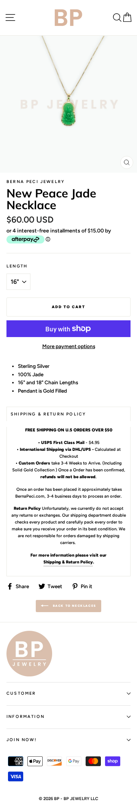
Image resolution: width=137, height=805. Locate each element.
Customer (21, 693)
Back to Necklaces (73, 606)
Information (25, 716)
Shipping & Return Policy (68, 562)
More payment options (68, 346)
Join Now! (21, 739)
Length (16, 266)
